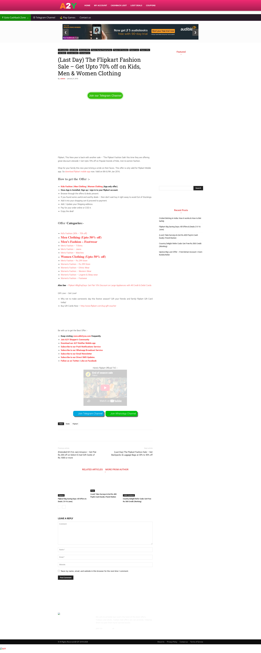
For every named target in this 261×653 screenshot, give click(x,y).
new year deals (73, 53)
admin (62, 78)
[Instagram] (176, 619)
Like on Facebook (89, 361)
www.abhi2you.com (82, 336)
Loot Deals (136, 5)
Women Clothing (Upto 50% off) (83, 256)
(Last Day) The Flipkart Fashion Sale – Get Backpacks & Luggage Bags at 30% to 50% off (132, 453)
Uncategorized (84, 53)
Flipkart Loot (134, 50)
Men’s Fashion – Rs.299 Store (74, 260)
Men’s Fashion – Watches (72, 253)
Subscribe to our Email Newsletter (76, 354)
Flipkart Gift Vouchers (121, 50)
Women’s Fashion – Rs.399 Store (75, 264)
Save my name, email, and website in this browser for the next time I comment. (95, 571)
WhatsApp (119, 628)
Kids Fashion (66, 186)
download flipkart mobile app (77, 171)
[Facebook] (161, 619)
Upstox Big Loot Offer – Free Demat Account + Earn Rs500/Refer (180, 253)
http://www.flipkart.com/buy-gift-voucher (98, 306)
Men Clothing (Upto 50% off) (81, 237)
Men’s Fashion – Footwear (79, 241)
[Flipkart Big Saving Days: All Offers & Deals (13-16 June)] (73, 486)
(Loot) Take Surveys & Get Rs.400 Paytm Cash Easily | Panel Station (178, 236)
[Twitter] (191, 619)
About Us (160, 642)
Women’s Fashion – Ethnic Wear (75, 267)
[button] (200, 5)
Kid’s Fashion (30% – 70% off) (74, 233)
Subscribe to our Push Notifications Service (81, 346)
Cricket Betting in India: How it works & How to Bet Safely (180, 219)
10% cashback (63, 50)
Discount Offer (84, 50)
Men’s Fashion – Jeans (71, 249)
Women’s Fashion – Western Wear (76, 271)
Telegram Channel (44, 17)
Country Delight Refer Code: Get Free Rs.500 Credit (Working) (180, 244)
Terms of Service (196, 642)
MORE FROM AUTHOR (116, 469)
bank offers (73, 50)
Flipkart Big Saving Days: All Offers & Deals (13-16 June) (180, 228)
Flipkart (75, 424)
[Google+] (169, 619)
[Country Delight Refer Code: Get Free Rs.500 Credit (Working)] (138, 486)
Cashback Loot (119, 5)
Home (87, 5)
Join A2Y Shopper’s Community (75, 339)
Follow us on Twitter (70, 361)
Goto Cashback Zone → (15, 17)
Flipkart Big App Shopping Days (101, 50)
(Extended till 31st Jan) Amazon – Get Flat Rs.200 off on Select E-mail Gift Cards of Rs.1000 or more (77, 455)
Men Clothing (80, 186)
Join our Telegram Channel (105, 95)
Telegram (107, 628)
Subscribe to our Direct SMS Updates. (78, 357)
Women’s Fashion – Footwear (74, 278)
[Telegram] (184, 619)
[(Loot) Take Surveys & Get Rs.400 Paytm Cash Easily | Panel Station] (105, 484)
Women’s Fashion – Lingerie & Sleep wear (79, 275)
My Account (100, 5)
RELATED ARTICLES (92, 469)
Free (92, 491)
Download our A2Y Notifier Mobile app (78, 343)
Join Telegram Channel (90, 413)
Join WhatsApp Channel (123, 413)
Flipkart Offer (145, 50)
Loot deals (62, 53)
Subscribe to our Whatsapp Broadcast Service (82, 350)
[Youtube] (198, 619)
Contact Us (101, 631)
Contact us (85, 17)
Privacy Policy (172, 642)
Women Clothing (95, 186)
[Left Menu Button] (1, 646)
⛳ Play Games (67, 17)
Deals (68, 424)
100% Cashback (129, 495)
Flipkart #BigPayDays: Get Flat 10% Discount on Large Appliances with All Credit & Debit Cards (109, 285)
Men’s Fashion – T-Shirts (72, 245)
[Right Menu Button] (259, 651)
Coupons (151, 5)
